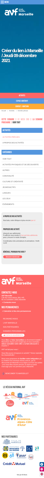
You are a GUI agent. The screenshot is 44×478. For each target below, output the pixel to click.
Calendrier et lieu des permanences (17, 311)
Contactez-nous (9, 302)
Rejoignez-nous (10, 319)
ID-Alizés (24, 475)
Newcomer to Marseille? (17, 373)
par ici (33, 220)
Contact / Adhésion (22, 106)
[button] (2, 2)
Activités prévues (11, 137)
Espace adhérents (14, 335)
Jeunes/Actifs (9, 187)
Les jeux (6, 198)
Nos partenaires (11, 327)
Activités (22, 95)
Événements (8, 204)
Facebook (42, 464)
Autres (6, 170)
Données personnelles (14, 331)
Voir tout (16, 122)
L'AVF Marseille (10, 323)
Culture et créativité (13, 181)
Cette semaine (8, 119)
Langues (7, 193)
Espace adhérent (22, 101)
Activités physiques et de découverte (21, 164)
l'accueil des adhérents (29, 235)
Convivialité (8, 176)
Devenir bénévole (12, 257)
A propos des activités (13, 143)
